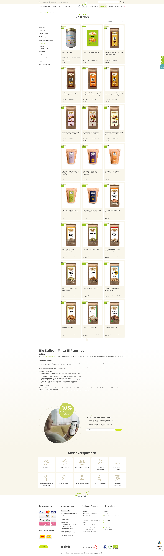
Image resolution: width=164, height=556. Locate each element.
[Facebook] (62, 547)
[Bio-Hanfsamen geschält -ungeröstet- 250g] (71, 273)
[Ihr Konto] (123, 2)
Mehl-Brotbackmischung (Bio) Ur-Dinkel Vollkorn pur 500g (92, 94)
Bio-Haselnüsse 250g (111, 327)
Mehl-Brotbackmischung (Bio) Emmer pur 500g (70, 94)
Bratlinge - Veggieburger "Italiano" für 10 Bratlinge (112, 172)
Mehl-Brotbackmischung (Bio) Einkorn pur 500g (114, 53)
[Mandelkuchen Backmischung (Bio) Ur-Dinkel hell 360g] (71, 117)
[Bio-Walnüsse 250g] (71, 313)
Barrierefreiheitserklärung (88, 529)
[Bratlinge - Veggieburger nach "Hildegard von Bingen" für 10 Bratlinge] (71, 156)
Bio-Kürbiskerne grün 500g (91, 249)
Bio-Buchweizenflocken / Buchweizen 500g (69, 250)
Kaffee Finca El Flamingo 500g (49, 356)
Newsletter (106, 518)
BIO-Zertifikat (107, 527)
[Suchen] (99, 2)
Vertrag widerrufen (65, 510)
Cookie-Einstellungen (87, 518)
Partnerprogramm (108, 522)
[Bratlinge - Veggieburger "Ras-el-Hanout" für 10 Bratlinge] (92, 195)
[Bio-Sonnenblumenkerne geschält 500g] (114, 273)
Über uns (106, 513)
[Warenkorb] (162, 57)
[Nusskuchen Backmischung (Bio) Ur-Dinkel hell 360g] (92, 117)
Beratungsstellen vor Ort (109, 525)
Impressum (85, 511)
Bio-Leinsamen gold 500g (90, 288)
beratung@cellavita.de (68, 528)
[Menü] (162, 541)
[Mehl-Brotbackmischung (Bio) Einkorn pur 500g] (114, 38)
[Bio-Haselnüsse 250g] (114, 313)
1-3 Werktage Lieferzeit (44, 2)
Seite (83, 339)
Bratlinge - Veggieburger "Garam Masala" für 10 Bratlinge (90, 172)
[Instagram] (68, 547)
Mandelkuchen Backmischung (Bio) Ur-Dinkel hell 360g (70, 133)
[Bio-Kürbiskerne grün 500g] (92, 234)
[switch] (159, 549)
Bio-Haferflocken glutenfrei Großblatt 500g (113, 250)
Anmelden (118, 429)
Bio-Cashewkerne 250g (90, 327)
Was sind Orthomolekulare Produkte (111, 515)
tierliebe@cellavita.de (68, 535)
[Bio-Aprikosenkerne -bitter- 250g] (114, 195)
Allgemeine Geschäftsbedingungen (90, 513)
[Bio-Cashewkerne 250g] (92, 313)
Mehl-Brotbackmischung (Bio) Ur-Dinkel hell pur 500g (114, 94)
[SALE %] (124, 6)
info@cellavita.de (67, 519)
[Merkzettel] (162, 59)
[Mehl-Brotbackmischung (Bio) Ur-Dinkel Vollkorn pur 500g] (92, 78)
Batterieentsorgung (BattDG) (89, 527)
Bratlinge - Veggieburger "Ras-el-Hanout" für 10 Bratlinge (92, 211)
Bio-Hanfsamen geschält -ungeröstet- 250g (69, 289)
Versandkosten (79, 552)
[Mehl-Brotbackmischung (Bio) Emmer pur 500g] (71, 78)
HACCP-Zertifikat (108, 529)
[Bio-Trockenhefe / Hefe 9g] (92, 38)
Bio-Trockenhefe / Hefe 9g (91, 52)
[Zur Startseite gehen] (82, 5)
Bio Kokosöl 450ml (67, 52)
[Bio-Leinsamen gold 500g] (92, 273)
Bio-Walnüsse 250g (67, 327)
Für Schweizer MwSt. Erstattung (89, 531)
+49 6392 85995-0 (65, 2)
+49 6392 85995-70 (67, 526)
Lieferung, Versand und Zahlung (89, 524)
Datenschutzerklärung (87, 515)
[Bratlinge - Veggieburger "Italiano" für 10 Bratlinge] (114, 156)
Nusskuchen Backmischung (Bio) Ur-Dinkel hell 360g (91, 133)
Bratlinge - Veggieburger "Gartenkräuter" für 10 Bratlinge (71, 211)
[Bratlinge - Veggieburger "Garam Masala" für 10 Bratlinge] (92, 156)
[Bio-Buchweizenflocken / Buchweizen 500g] (71, 234)
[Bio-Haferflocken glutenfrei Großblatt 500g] (114, 234)
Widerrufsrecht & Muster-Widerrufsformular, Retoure (92, 521)
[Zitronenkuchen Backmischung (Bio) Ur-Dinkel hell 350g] (114, 117)
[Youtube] (65, 547)
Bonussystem (107, 520)
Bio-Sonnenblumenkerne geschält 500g (112, 289)
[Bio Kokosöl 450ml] (71, 38)
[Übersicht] (162, 62)
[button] (56, 27)
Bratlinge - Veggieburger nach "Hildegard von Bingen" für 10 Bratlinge (70, 172)
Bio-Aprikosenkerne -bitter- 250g (113, 211)
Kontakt (106, 511)
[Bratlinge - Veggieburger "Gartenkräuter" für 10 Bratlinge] (71, 195)
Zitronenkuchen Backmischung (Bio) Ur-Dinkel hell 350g (114, 133)
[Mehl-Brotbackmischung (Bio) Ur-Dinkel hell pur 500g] (114, 78)
